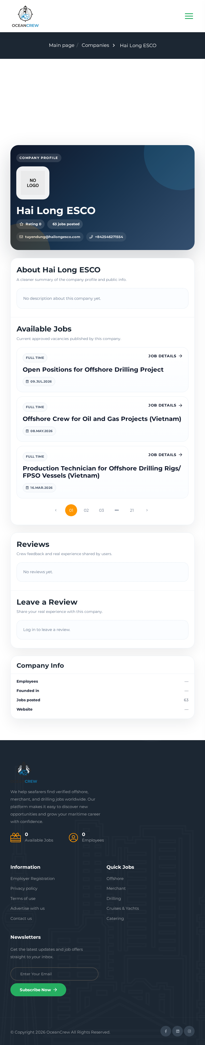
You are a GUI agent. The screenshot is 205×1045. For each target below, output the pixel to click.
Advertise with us (27, 908)
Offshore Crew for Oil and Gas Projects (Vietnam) (102, 419)
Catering (115, 918)
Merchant (116, 888)
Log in (29, 629)
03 (101, 510)
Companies (95, 45)
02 (86, 510)
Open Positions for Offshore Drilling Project (93, 369)
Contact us (21, 918)
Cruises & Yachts (123, 908)
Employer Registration (32, 878)
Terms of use (23, 898)
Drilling (114, 898)
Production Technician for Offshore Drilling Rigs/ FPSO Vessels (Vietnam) (102, 472)
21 (132, 510)
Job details (162, 356)
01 (71, 510)
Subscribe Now (36, 989)
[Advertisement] (102, 99)
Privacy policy (23, 888)
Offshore (115, 878)
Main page (61, 45)
